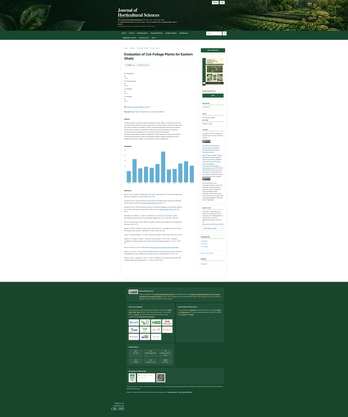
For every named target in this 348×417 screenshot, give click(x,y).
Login (222, 2)
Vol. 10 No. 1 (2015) (142, 48)
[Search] (225, 33)
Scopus (136, 314)
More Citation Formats (210, 228)
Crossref (184, 314)
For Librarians (204, 246)
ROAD (219, 310)
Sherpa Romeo (185, 312)
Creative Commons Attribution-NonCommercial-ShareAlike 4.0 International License (211, 150)
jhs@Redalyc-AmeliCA (129, 37)
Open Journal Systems (207, 253)
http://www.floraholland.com (149, 203)
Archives (131, 33)
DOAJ (138, 312)
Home (126, 48)
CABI (130, 312)
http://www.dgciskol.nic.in (167, 209)
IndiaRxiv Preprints (171, 33)
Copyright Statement (157, 33)
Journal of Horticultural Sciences (138, 12)
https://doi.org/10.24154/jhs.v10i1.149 (138, 107)
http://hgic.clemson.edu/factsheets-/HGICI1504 (164, 247)
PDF (213, 95)
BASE (169, 310)
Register (215, 2)
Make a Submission (213, 50)
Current (124, 33)
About (153, 37)
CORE (134, 312)
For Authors (204, 244)
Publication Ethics (142, 33)
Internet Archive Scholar (146, 316)
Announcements (144, 37)
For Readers (204, 241)
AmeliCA (192, 310)
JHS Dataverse (183, 33)
